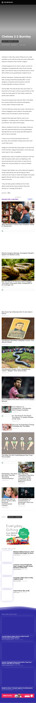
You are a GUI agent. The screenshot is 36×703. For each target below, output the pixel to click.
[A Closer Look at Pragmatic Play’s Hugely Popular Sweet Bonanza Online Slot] (7, 569)
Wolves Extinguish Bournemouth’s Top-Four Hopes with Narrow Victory (17, 662)
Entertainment (17, 569)
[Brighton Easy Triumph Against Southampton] (18, 677)
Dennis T (15, 45)
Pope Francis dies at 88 (21, 591)
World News (16, 592)
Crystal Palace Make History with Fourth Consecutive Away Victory (15, 637)
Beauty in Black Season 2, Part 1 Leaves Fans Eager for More (23, 552)
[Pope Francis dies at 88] (7, 595)
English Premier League (10, 41)
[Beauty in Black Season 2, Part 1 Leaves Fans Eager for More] (7, 556)
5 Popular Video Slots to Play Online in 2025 (23, 578)
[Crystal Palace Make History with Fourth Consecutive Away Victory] (18, 625)
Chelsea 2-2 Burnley (15, 517)
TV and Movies (16, 554)
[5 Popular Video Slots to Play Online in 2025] (7, 582)
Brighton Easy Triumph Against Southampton (17, 688)
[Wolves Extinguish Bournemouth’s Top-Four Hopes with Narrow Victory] (18, 651)
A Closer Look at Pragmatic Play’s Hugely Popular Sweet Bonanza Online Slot (23, 566)
